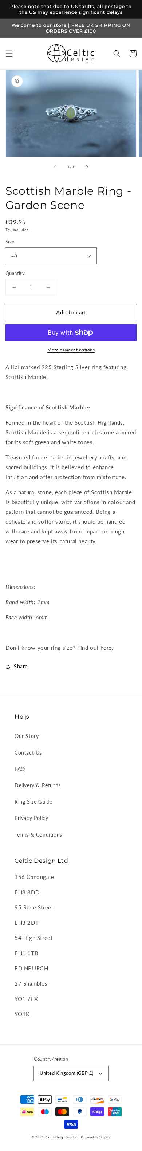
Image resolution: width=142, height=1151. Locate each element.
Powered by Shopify (96, 1137)
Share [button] (21, 666)
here (106, 647)
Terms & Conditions (38, 835)
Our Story (27, 736)
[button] (9, 54)
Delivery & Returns (38, 785)
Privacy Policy (31, 818)
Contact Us (28, 753)
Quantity (15, 273)
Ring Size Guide (33, 802)
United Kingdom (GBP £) (67, 1073)
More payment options (71, 349)
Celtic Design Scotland (62, 1137)
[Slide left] (55, 167)
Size (10, 241)
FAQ (20, 769)
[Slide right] (87, 167)
